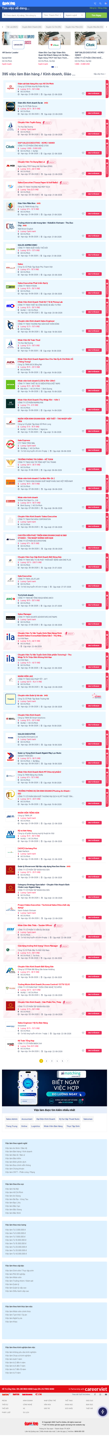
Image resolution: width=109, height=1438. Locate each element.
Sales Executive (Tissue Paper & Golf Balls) (38, 182)
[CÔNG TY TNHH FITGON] (10, 287)
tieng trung (11, 1126)
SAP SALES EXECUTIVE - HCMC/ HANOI (36, 142)
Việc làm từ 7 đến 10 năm (15, 1369)
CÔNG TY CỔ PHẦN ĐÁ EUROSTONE (32, 541)
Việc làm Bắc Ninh (13, 1213)
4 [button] (57, 1061)
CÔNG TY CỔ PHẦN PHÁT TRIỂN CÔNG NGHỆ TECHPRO (40, 987)
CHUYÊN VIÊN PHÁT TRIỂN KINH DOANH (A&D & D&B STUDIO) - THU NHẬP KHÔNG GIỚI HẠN (42, 536)
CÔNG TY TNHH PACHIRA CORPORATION (34, 519)
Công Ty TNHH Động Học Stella (30, 775)
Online (24, 1126)
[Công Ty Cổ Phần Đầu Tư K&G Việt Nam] (10, 950)
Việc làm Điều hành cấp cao (17, 1291)
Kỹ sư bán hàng (25, 830)
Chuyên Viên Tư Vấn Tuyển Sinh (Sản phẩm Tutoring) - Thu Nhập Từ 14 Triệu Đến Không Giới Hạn (45, 655)
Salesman (88, 1119)
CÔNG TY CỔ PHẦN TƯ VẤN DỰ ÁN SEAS (34, 930)
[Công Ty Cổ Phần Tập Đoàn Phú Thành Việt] (10, 268)
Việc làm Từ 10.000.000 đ (15, 1240)
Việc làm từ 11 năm (13, 1372)
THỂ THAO (69, 1400)
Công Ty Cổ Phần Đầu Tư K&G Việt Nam (33, 950)
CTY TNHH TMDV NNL (26, 443)
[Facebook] (94, 1394)
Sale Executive (25, 576)
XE (24, 1408)
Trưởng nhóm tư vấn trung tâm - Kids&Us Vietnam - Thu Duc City (45, 224)
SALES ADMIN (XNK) (27, 245)
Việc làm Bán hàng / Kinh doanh (18, 1151)
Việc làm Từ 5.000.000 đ (15, 1233)
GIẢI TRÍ (47, 1408)
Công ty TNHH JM (25, 815)
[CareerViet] (95, 1389)
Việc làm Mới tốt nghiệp (15, 1274)
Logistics (35, 1126)
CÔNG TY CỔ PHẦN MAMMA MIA (30, 402)
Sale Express (24, 440)
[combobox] (22, 15)
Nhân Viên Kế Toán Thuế (29, 340)
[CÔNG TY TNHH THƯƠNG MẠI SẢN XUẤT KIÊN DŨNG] (10, 325)
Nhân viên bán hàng (53, 1126)
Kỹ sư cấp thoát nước (69, 1119)
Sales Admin (12, 1119)
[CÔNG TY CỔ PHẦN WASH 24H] (10, 1044)
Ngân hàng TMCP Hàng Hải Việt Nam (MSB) (35, 166)
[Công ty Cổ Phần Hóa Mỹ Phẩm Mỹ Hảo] (10, 87)
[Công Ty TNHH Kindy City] (10, 207)
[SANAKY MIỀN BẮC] (10, 757)
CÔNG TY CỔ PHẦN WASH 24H (30, 1043)
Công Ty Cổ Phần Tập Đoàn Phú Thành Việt (35, 267)
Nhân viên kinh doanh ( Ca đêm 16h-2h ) (36, 478)
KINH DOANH (28, 1400)
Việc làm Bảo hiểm (13, 1158)
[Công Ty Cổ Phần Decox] (10, 106)
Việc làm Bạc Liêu (13, 1202)
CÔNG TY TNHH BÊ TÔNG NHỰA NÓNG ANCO (35, 598)
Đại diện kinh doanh (45, 1119)
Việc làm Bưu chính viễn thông (18, 1165)
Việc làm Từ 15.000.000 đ (15, 1243)
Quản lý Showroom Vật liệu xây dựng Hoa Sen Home (44, 866)
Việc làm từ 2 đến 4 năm (15, 1362)
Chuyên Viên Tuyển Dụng (29, 122)
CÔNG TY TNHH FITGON (27, 286)
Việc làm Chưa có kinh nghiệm (18, 1355)
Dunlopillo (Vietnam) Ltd (28, 737)
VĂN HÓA (47, 1404)
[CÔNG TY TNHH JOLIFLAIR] (10, 580)
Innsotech (22, 1025)
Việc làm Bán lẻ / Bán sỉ (15, 1155)
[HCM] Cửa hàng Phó (27, 848)
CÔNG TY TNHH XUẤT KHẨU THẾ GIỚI (33, 248)
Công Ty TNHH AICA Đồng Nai (30, 364)
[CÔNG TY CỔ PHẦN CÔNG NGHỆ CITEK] (10, 147)
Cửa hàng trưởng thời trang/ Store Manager (38, 945)
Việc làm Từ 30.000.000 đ (16, 1250)
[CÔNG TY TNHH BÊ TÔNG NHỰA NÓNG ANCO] (10, 599)
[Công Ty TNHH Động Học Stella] (10, 776)
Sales (20, 264)
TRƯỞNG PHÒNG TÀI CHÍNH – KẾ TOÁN (35, 459)
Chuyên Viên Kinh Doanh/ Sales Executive (37, 516)
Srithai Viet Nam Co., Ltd (28, 500)
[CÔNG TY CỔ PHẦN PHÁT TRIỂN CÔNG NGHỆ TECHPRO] (10, 988)
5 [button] (62, 1061)
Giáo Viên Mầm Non (29, 203)
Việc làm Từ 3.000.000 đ (15, 1229)
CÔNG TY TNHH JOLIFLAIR (28, 579)
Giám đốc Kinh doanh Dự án (33, 102)
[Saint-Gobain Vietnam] (10, 909)
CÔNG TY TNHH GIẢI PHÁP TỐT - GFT (32, 679)
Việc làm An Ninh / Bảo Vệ (16, 1148)
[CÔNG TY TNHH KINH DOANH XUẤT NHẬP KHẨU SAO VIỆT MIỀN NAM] (10, 482)
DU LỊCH (26, 1412)
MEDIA (4, 1400)
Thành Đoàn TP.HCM (62, 1428)
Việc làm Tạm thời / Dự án (16, 1314)
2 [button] (46, 1061)
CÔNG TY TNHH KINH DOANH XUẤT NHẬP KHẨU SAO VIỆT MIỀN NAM (45, 481)
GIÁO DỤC (89, 1400)
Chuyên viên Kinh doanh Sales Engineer (36, 321)
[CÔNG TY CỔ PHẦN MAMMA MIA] (10, 403)
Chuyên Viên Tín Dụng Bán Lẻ (31, 161)
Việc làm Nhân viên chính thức (18, 1311)
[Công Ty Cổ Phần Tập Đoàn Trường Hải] (10, 699)
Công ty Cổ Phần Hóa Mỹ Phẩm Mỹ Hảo (33, 86)
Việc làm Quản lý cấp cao (15, 1287)
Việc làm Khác (11, 1321)
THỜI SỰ (5, 1404)
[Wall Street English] (10, 227)
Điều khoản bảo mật (47, 1431)
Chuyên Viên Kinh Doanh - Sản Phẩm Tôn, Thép (39, 1002)
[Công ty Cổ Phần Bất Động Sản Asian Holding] (10, 970)
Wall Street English (25, 229)
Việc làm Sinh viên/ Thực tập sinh (19, 1270)
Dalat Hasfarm (23, 851)
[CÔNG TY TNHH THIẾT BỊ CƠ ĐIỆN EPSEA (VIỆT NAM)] (10, 384)
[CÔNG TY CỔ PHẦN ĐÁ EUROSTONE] (10, 539)
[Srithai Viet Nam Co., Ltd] (10, 501)
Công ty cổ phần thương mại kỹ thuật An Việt (36, 833)
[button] (100, 3)
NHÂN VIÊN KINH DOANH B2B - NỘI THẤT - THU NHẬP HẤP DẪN (45, 419)
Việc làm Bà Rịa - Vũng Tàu (16, 1199)
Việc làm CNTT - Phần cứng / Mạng (20, 1172)
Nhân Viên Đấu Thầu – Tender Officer (35, 925)
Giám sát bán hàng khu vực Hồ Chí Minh (36, 83)
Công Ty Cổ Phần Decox (27, 106)
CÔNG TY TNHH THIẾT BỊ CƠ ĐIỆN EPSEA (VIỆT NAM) (39, 383)
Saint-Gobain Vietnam (27, 910)
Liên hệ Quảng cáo (32, 1431)
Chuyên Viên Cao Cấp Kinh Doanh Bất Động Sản (40, 557)
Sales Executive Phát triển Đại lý (33, 283)
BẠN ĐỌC (89, 1404)
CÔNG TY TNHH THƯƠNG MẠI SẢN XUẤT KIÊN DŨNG (38, 324)
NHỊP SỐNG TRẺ (50, 1400)
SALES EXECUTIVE (26, 734)
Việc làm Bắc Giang (13, 1209)
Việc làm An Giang (13, 1196)
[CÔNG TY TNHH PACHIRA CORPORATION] (10, 520)
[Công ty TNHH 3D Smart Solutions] (10, 719)
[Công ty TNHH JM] (10, 816)
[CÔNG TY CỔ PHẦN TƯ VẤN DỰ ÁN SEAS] (10, 929)
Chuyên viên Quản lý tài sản (33, 695)
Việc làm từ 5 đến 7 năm (15, 1366)
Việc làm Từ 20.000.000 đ (16, 1247)
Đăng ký (93, 8)
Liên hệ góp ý (62, 1431)
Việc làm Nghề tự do (13, 1318)
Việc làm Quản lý (12, 1284)
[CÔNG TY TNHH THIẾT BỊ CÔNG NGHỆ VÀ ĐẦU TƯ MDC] (10, 306)
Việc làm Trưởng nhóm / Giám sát (19, 1281)
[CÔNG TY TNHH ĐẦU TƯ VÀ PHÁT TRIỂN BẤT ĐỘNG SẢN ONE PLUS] (10, 561)
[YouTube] (106, 1394)
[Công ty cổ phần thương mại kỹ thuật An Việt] (10, 834)
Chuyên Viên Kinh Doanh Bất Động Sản (36, 966)
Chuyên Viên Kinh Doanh (29, 715)
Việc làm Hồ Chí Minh (14, 1192)
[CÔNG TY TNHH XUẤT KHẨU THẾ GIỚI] (10, 249)
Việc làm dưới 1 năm (13, 1359)
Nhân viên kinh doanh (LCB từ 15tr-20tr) (36, 380)
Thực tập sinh (73, 1126)
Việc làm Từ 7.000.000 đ (15, 1236)
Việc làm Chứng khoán (14, 1168)
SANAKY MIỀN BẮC (25, 756)
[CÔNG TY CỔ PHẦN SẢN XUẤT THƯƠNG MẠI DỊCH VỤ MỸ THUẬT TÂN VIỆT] (10, 795)
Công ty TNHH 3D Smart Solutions (31, 718)
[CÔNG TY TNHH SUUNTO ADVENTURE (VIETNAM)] (10, 618)
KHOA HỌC (69, 1404)
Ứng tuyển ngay (93, 93)
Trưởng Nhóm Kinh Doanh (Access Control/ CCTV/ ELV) (44, 984)
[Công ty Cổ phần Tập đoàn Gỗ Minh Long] (10, 422)
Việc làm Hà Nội (12, 1189)
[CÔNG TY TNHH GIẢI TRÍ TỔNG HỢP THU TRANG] (10, 463)
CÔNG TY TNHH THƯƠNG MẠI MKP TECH (34, 187)
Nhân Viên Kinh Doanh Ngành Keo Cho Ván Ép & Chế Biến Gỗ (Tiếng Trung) (45, 360)
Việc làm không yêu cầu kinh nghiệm (20, 1352)
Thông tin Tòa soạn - (47, 1428)
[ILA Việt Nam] (10, 637)
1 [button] (41, 1061)
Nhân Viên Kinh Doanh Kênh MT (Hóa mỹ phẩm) (39, 771)
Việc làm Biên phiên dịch (15, 1162)
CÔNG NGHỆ (27, 1404)
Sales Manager (24, 614)
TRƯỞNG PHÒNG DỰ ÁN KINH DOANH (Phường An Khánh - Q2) (44, 792)
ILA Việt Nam (23, 638)
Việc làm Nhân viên (13, 1277)
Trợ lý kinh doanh (26, 595)
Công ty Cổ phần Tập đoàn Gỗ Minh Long (34, 424)
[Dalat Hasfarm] (10, 852)
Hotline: (76, 1431)
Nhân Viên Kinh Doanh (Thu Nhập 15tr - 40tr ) (39, 399)
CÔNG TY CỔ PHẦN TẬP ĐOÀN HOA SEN (33, 870)
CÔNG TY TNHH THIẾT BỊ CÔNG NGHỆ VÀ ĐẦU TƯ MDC (39, 305)
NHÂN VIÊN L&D (25, 676)
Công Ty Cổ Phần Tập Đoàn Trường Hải (33, 699)
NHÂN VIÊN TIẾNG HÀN (28, 812)
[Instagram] (100, 1394)
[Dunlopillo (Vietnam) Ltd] (10, 738)
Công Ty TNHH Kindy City (28, 206)
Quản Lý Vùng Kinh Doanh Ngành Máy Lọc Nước (39, 753)
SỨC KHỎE (69, 1408)
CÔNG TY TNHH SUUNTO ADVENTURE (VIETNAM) (37, 617)
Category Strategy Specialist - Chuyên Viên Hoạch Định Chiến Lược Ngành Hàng (44, 885)
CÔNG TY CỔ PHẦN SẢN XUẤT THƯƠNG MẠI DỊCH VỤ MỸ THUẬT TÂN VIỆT (45, 796)
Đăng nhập (102, 8)
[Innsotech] (10, 1027)
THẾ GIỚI (5, 1408)
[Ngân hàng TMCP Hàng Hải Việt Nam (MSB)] (10, 166)
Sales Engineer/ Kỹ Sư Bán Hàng (33, 1022)
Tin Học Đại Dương (25, 127)
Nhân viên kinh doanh (28, 497)
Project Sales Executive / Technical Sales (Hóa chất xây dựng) (44, 906)
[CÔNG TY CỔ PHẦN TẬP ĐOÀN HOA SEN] (10, 870)
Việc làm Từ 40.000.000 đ (16, 1253)
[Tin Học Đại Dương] (10, 126)
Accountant (27, 1119)
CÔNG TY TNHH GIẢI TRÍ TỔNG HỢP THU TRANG (37, 462)
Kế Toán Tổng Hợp (26, 1040)
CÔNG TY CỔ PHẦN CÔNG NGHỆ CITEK (33, 145)
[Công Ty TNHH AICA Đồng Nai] (10, 363)
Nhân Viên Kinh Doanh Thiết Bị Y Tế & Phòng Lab (40, 302)
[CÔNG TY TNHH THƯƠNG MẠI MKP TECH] (10, 186)
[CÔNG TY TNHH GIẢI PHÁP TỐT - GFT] (10, 680)
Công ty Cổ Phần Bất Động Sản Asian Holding (36, 969)
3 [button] (51, 1061)
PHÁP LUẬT (6, 1412)
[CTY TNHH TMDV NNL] (10, 444)
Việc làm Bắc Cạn (12, 1206)
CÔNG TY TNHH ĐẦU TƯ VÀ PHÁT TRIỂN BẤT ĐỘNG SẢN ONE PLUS (44, 560)
